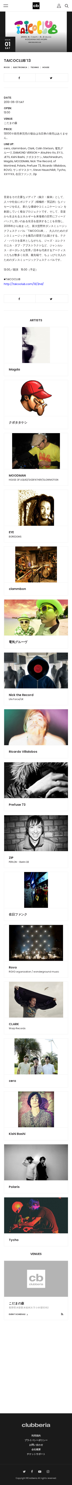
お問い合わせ (36, 1444)
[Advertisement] (36, 1373)
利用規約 (36, 1435)
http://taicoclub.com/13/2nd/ (24, 284)
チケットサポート (36, 1454)
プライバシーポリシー (36, 1440)
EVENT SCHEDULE (17, 1314)
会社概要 (36, 1449)
